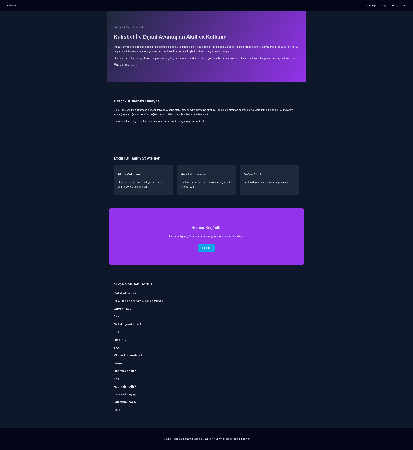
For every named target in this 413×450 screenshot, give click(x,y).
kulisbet (206, 247)
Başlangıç (372, 5)
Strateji (394, 5)
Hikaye (383, 5)
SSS (404, 5)
